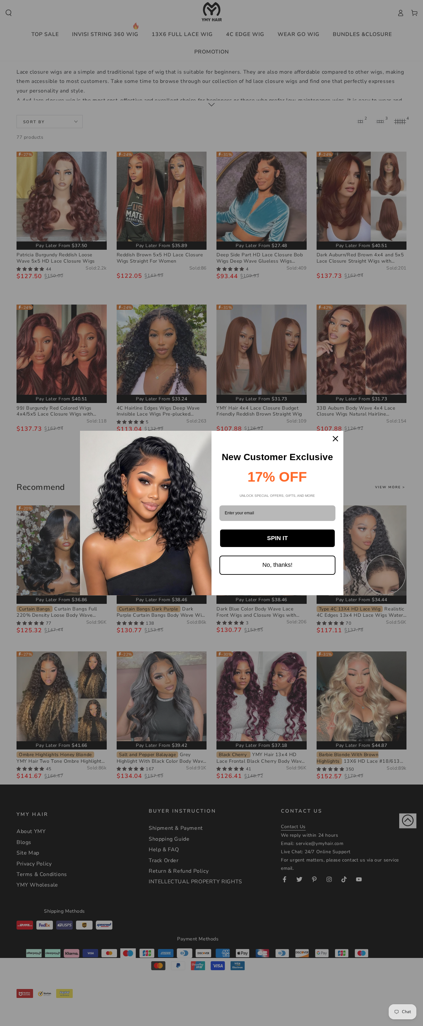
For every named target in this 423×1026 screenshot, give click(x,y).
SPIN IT (277, 538)
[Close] (335, 439)
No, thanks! (277, 565)
